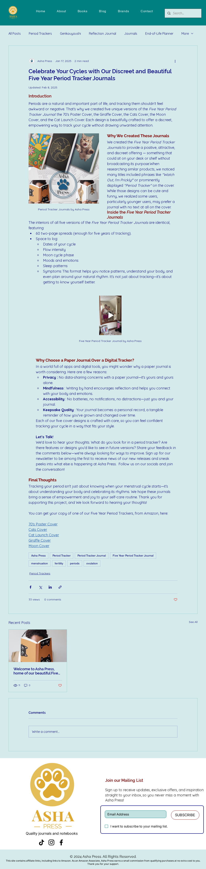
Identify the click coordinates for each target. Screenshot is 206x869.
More (185, 33)
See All (193, 622)
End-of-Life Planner (159, 33)
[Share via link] (60, 587)
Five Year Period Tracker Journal (133, 555)
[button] (82, 11)
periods (74, 563)
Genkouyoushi (70, 33)
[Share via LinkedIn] (50, 587)
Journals (130, 33)
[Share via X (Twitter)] (40, 587)
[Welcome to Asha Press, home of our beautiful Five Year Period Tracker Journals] (38, 646)
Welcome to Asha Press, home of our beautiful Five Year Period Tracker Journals (35, 671)
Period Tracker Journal (91, 555)
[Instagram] (51, 842)
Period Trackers (40, 33)
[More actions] (175, 61)
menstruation (39, 563)
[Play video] (110, 315)
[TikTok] (41, 842)
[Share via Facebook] (30, 587)
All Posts (14, 33)
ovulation (92, 563)
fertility (59, 563)
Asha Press (38, 555)
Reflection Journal (102, 33)
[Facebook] (61, 842)
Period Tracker (62, 555)
